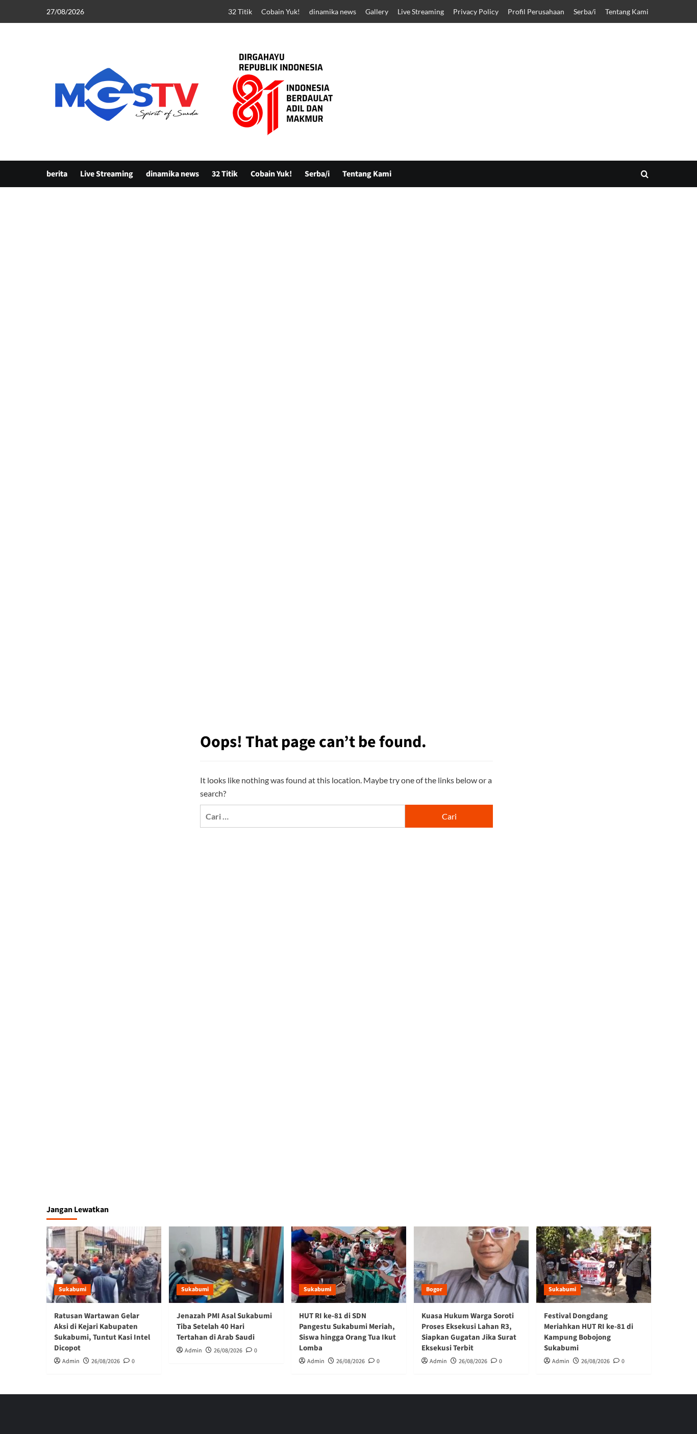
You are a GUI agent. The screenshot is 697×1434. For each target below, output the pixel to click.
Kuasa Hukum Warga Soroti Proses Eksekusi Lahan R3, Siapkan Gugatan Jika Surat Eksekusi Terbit (468, 1332)
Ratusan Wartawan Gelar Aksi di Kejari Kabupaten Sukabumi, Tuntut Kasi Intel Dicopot (102, 1332)
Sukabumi (72, 1289)
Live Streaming (420, 11)
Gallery (376, 11)
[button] (644, 174)
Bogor (434, 1289)
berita (56, 174)
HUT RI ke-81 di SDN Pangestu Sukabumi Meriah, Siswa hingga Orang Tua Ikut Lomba (347, 1332)
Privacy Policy (476, 11)
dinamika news (332, 11)
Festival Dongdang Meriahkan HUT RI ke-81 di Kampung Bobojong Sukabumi (588, 1332)
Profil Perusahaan (536, 11)
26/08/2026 (105, 1361)
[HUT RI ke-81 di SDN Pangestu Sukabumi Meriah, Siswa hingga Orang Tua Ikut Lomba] (348, 1264)
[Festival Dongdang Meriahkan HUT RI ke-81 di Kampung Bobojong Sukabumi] (593, 1264)
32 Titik (240, 11)
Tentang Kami (627, 11)
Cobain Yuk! (280, 11)
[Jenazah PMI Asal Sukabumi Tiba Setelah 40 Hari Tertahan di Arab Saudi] (226, 1264)
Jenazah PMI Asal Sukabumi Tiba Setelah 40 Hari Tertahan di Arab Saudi (224, 1327)
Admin (71, 1361)
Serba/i (585, 11)
